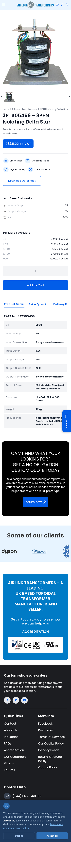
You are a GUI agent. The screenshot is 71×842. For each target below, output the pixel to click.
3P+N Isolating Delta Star (54, 109)
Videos (9, 763)
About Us (10, 730)
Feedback (45, 723)
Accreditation (14, 750)
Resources (46, 730)
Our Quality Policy (51, 743)
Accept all (52, 835)
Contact (10, 723)
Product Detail (14, 304)
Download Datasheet (22, 181)
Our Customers (15, 757)
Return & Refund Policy (50, 759)
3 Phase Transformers (24, 109)
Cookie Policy (48, 767)
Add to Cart (35, 285)
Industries (11, 737)
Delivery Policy (48, 750)
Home (6, 109)
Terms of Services (51, 737)
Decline (19, 835)
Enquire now (33, 502)
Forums (9, 770)
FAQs (7, 743)
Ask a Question (38, 304)
